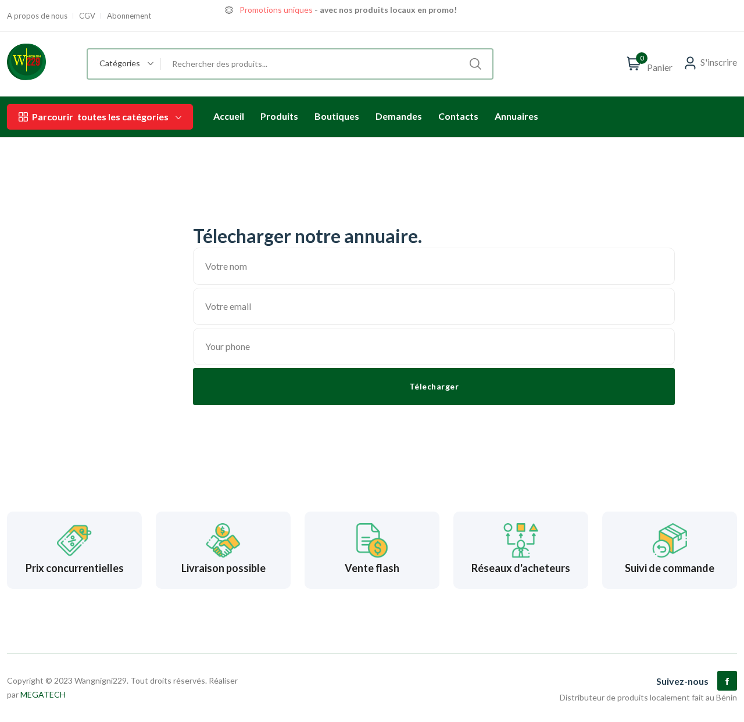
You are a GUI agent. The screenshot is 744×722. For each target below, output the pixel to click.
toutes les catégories (100, 116)
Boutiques (336, 115)
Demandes (398, 115)
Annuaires (516, 115)
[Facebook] (727, 681)
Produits (279, 115)
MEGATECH (43, 694)
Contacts (458, 115)
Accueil (228, 115)
